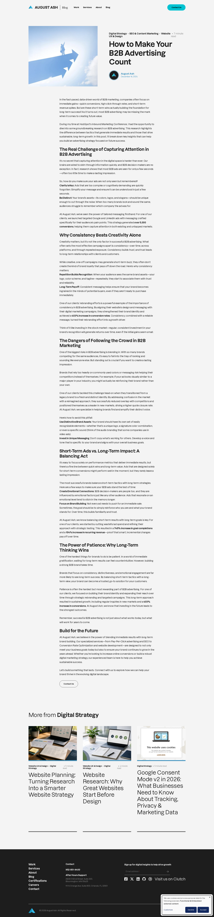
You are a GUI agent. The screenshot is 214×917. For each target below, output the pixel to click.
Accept (203, 910)
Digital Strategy (118, 33)
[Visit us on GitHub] (144, 879)
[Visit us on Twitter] (132, 879)
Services (87, 7)
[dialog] (187, 905)
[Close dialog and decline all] (210, 897)
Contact (33, 889)
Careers (33, 885)
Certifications (37, 880)
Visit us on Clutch (170, 879)
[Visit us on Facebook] (126, 879)
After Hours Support (76, 875)
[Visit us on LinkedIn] (138, 879)
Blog (65, 7)
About (99, 7)
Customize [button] (168, 910)
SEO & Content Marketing (143, 33)
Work (76, 7)
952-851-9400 (73, 870)
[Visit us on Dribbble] (150, 879)
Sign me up (167, 871)
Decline (191, 910)
